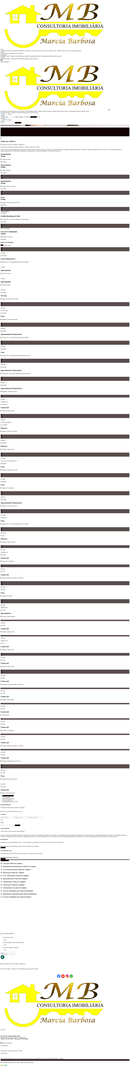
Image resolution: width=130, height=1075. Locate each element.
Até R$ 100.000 (5, 1058)
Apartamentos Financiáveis (24, 50)
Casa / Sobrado (57, 50)
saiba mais (3, 847)
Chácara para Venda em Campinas (19, 836)
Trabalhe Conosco (57, 56)
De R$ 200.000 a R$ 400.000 (31, 1058)
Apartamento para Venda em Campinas (110, 835)
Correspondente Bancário (47, 56)
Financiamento (32, 56)
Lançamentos (74, 50)
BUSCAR (34, 117)
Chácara (63, 50)
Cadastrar (17, 825)
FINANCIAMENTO (7, 800)
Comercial (68, 50)
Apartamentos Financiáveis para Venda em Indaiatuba (82, 836)
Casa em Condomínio (48, 50)
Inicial (2, 111)
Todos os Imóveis (5, 50)
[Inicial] (54, 48)
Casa (32, 50)
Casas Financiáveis (38, 50)
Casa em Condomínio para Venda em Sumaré (106, 836)
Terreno (79, 50)
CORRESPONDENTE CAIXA (10, 801)
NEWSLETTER (6, 797)
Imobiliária (3, 56)
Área (10, 50)
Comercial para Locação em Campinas (37, 836)
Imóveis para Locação (19, 111)
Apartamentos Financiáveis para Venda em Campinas (29, 835)
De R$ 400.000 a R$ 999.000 (46, 1058)
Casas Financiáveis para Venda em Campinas (52, 835)
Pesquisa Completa (24, 56)
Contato (2, 57)
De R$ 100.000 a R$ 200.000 (16, 1058)
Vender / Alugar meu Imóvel (12, 56)
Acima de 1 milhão (58, 1058)
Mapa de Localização (7, 1043)
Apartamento (15, 50)
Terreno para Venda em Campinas (72, 835)
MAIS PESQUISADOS (8, 798)
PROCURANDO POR (8, 795)
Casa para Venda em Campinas (8, 835)
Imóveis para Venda (8, 111)
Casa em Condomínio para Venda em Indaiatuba (57, 836)
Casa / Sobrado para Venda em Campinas (90, 835)
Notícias (38, 56)
